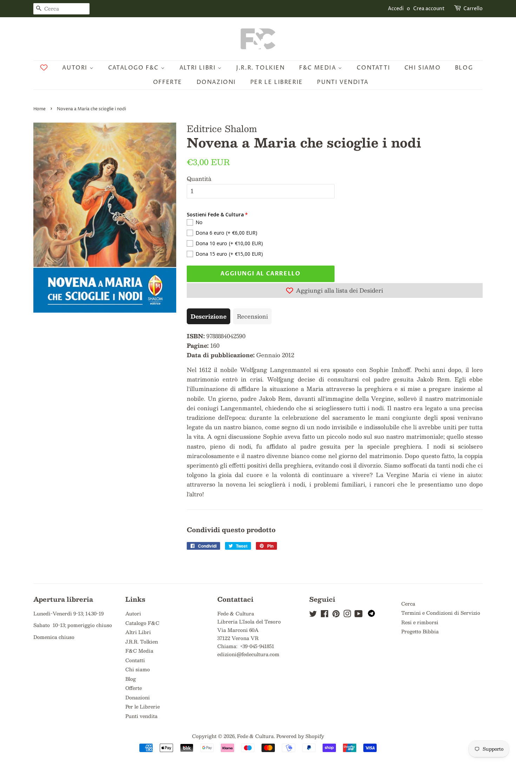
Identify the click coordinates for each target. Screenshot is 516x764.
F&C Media (318, 68)
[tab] (208, 316)
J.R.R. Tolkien (260, 68)
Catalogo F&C (134, 68)
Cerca (408, 604)
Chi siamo (422, 68)
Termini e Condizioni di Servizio (440, 613)
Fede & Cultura (255, 736)
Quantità (199, 178)
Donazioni (216, 82)
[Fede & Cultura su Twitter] (313, 615)
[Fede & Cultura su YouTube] (359, 615)
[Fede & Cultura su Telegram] (371, 615)
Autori (75, 68)
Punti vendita (342, 82)
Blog (464, 68)
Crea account (429, 8)
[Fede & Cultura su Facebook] (324, 615)
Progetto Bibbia (420, 631)
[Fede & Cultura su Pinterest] (336, 615)
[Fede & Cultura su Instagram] (347, 615)
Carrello (473, 8)
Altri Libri (198, 68)
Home (39, 109)
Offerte (167, 82)
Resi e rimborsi (419, 622)
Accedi (396, 8)
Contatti (373, 68)
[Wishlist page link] (43, 67)
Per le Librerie (276, 82)
